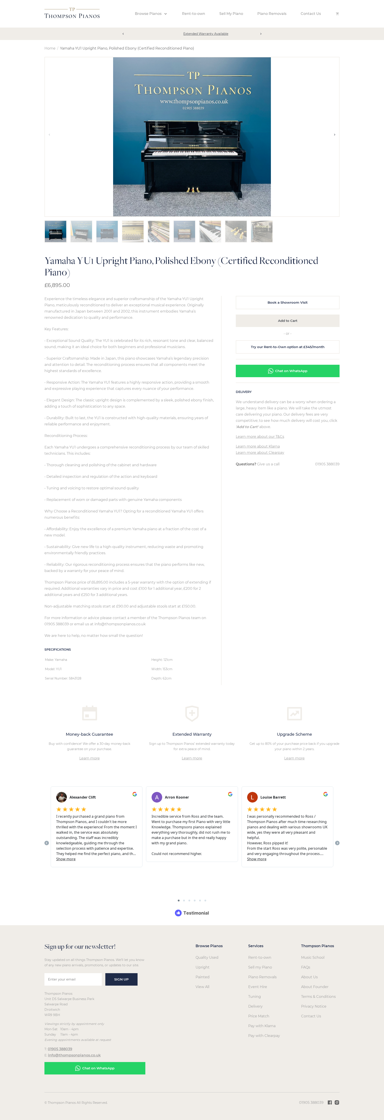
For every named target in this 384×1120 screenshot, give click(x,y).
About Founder (314, 987)
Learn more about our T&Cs (260, 436)
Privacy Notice (313, 1006)
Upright (203, 967)
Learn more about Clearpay (260, 452)
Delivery (255, 1006)
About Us (309, 977)
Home (50, 48)
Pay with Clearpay (264, 1036)
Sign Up (121, 979)
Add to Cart (287, 321)
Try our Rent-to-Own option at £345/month (287, 347)
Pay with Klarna (262, 1026)
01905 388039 (327, 464)
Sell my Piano (260, 967)
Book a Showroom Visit (288, 302)
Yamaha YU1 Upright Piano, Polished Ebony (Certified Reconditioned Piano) (127, 48)
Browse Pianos (148, 14)
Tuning (254, 996)
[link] (72, 17)
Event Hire (257, 987)
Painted (203, 977)
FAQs (305, 967)
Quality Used (207, 957)
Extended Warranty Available (192, 34)
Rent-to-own (193, 14)
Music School (312, 957)
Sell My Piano (231, 14)
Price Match (258, 1016)
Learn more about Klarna (258, 446)
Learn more (89, 758)
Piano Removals (271, 14)
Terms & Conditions (318, 996)
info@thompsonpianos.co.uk (74, 1055)
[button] (123, 33)
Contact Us (311, 14)
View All (202, 987)
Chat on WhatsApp (291, 371)
